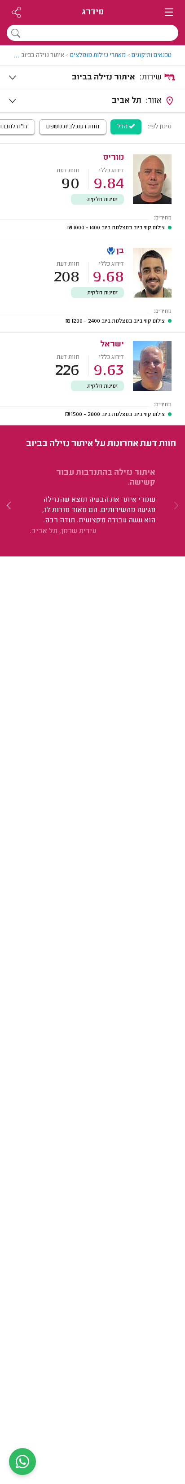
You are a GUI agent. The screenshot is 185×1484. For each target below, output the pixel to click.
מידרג (93, 12)
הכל (123, 127)
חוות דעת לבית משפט (72, 127)
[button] (9, 505)
